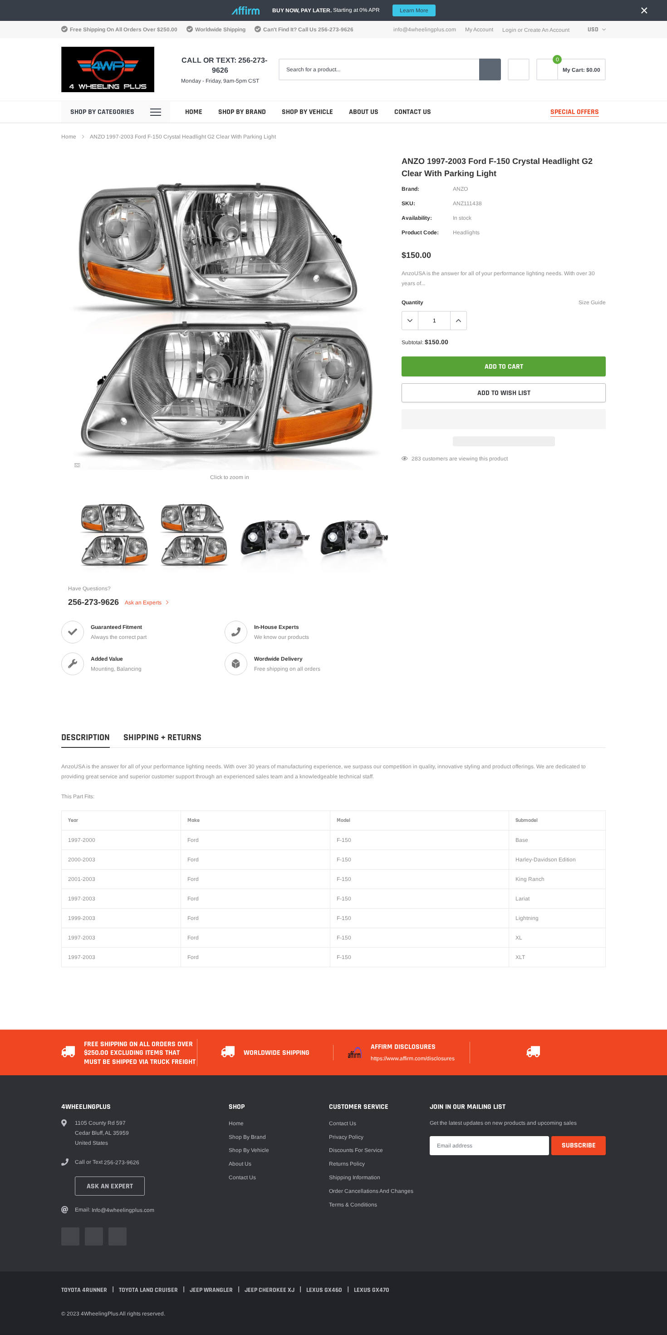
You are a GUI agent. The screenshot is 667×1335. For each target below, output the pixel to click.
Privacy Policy (346, 1137)
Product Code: (420, 232)
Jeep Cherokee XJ (270, 1290)
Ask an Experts (144, 602)
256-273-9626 (335, 29)
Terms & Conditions (353, 1205)
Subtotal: (412, 342)
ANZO (460, 189)
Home (193, 112)
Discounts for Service (356, 1150)
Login (509, 30)
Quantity (412, 302)
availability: (417, 218)
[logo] (107, 69)
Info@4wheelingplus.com (424, 29)
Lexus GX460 (324, 1290)
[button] (504, 419)
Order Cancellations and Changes (371, 1191)
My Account (479, 29)
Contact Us (412, 112)
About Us (363, 112)
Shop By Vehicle (307, 112)
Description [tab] (85, 737)
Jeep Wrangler (212, 1290)
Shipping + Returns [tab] (162, 737)
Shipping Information (354, 1177)
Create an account (546, 30)
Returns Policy (347, 1164)
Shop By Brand (242, 112)
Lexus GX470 (371, 1290)
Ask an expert (110, 1186)
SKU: (408, 203)
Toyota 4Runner (84, 1290)
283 (416, 458)
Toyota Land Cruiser (149, 1290)
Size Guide (592, 302)
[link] (519, 69)
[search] (490, 69)
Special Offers (574, 112)
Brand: (410, 189)
